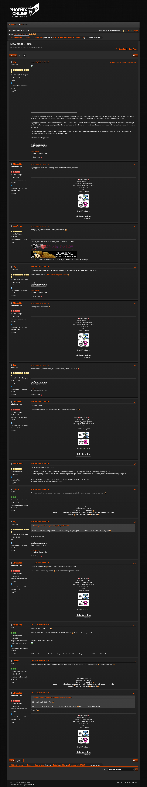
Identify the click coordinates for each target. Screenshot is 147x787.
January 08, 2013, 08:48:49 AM (40, 62)
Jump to (104, 769)
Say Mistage (35, 151)
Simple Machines (25, 782)
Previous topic (121, 49)
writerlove (18, 463)
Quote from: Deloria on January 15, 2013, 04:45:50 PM (51, 526)
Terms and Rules (125, 782)
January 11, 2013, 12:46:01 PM (40, 303)
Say (14, 62)
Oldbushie (17, 164)
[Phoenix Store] (12, 83)
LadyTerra (17, 226)
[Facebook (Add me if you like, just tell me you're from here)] (12, 477)
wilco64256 (80, 38)
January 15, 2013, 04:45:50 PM (40, 489)
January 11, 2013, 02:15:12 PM (40, 401)
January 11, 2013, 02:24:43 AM (40, 266)
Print (135, 55)
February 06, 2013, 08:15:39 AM (40, 661)
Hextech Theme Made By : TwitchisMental (22, 785)
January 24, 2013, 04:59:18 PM (40, 521)
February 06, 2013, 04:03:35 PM (40, 693)
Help (117, 782)
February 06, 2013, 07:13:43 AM (40, 625)
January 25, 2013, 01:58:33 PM (40, 563)
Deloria (16, 489)
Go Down (13, 55)
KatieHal (56, 38)
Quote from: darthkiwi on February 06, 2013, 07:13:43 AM (53, 697)
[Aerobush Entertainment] (12, 185)
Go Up (12, 761)
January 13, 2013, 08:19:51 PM (40, 463)
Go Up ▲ (134, 782)
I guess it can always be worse (56, 275)
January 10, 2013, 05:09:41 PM (40, 226)
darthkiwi (17, 625)
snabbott (62, 38)
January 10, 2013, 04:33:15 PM (40, 164)
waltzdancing (70, 38)
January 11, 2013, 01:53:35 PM (40, 365)
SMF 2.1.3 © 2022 (15, 782)
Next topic (133, 49)
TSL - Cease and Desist (21, 34)
